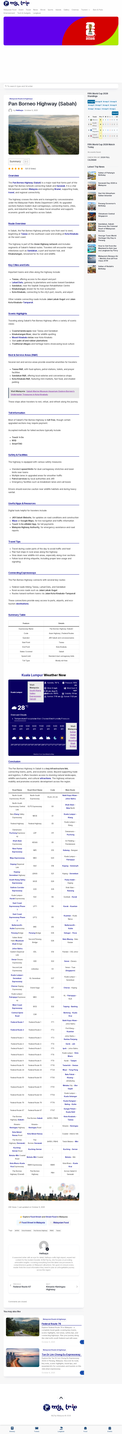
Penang (14, 933)
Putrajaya (70, 860)
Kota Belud (16, 1132)
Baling (67, 1104)
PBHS (51, 1230)
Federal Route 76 (51, 1323)
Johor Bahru (70, 799)
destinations (22, 604)
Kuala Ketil (70, 1112)
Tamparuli (28, 302)
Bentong (67, 1013)
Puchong (13, 833)
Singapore (70, 971)
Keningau (14, 1128)
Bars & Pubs (98, 10)
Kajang (13, 864)
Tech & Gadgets (24, 13)
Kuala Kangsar (69, 1101)
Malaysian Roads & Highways (21, 99)
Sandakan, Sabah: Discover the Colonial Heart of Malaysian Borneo (107, 227)
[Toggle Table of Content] (24, 162)
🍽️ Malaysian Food (59, 1222)
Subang (66, 850)
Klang (16, 814)
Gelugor (67, 933)
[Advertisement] (61, 64)
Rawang (70, 891)
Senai (14, 959)
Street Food (51, 1217)
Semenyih (74, 866)
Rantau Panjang (70, 1039)
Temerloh (67, 1065)
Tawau (24, 234)
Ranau (15, 1135)
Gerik (68, 1044)
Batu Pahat (69, 1074)
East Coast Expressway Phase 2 (17, 917)
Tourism (84, 10)
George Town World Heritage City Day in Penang (107, 237)
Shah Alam (69, 805)
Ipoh (64, 1048)
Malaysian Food (10, 10)
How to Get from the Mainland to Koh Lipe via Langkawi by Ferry (108, 248)
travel (11, 192)
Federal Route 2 (17, 1030)
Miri (76, 1141)
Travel (28, 10)
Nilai (68, 808)
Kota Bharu (14, 1163)
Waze (14, 521)
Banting (74, 1006)
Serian (15, 1151)
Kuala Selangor (70, 1096)
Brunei (57, 189)
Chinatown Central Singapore (106, 215)
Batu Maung (68, 939)
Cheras (14, 986)
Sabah (37, 183)
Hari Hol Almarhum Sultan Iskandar (106, 194)
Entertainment (9, 13)
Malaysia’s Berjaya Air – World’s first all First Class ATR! (108, 258)
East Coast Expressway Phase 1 (17, 906)
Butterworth (17, 925)
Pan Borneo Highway (23, 183)
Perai (74, 933)
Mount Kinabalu (19, 337)
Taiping (66, 1006)
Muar (65, 1070)
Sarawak (61, 186)
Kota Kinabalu (71, 234)
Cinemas (75, 10)
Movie (42, 10)
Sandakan (32, 250)
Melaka (66, 1085)
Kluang (70, 1078)
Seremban (13, 875)
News (35, 10)
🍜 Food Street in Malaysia (32, 1222)
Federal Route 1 (17, 1022)
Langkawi (37, 13)
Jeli (73, 1044)
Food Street (35, 1217)
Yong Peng (73, 1070)
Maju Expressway (17, 858)
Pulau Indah (70, 880)
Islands (58, 10)
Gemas (75, 1065)
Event (21, 10)
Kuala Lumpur (32, 675)
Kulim (12, 928)
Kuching (16, 1148)
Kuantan (73, 906)
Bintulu (12, 1155)
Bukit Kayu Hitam (70, 795)
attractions (45, 778)
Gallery (66, 10)
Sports (50, 10)
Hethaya (19, 110)
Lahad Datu (17, 282)
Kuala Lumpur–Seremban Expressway (17, 978)
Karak (12, 899)
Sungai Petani (70, 1109)
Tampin (73, 1061)
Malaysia (33, 189)
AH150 (17, 1230)
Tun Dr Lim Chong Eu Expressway (61, 1354)
